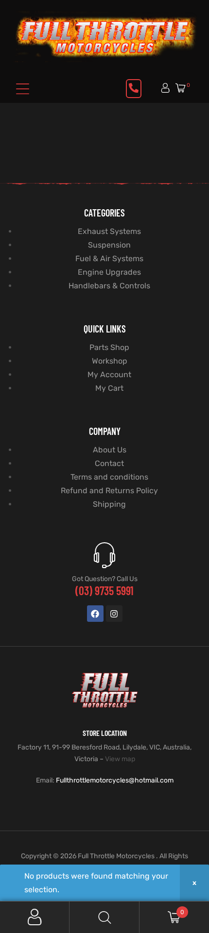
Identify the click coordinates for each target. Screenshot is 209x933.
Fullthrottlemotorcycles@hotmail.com (115, 780)
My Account (35, 917)
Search (104, 917)
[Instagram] (114, 613)
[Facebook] (95, 613)
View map (120, 759)
